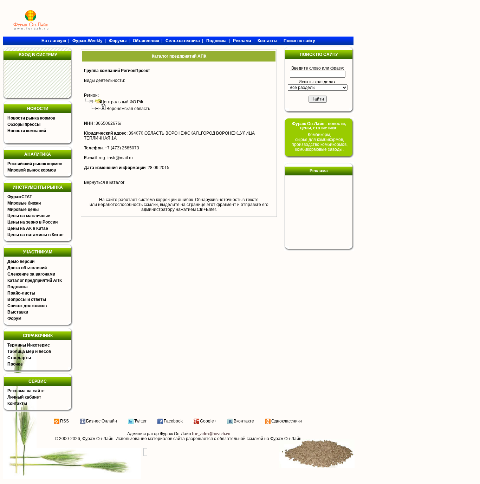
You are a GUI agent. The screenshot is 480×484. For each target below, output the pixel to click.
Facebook (173, 421)
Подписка (17, 286)
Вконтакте (244, 421)
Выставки (17, 312)
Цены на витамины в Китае (35, 234)
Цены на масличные (28, 215)
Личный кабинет (24, 397)
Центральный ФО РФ (122, 101)
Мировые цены (23, 209)
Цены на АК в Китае (27, 228)
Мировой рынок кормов (31, 170)
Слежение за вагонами (31, 274)
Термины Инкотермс (28, 345)
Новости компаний (26, 130)
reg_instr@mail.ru (116, 157)
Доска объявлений (27, 267)
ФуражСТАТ (19, 196)
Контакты (17, 403)
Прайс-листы (21, 293)
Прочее (15, 364)
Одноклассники (286, 421)
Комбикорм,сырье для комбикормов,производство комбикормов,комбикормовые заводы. (320, 142)
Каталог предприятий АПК (34, 280)
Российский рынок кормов (34, 163)
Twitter (140, 421)
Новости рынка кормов (31, 118)
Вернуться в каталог (104, 182)
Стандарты (19, 357)
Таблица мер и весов (29, 351)
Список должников (27, 305)
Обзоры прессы (23, 124)
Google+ (208, 421)
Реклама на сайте (26, 390)
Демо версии (20, 261)
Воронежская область (128, 108)
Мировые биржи (24, 203)
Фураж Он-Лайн (97, 438)
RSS (64, 421)
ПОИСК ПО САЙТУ (319, 54)
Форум (14, 318)
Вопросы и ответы (26, 299)
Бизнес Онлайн (101, 421)
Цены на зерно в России (32, 222)
